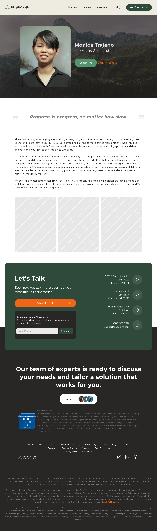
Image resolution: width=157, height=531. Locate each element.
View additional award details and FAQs (108, 428)
